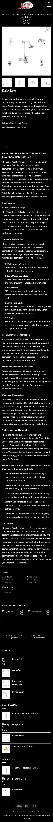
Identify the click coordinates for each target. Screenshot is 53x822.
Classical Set (39, 638)
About (16, 811)
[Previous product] (29, 21)
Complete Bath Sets (23, 14)
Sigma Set (14, 638)
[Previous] (6, 51)
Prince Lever (31, 577)
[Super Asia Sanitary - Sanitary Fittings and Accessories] (26, 5)
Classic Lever (7, 587)
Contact (31, 811)
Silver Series (21, 127)
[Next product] (24, 21)
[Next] (46, 51)
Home (5, 14)
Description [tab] (8, 147)
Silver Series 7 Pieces (18, 123)
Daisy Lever (11, 127)
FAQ (38, 811)
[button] (4, 5)
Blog (23, 811)
